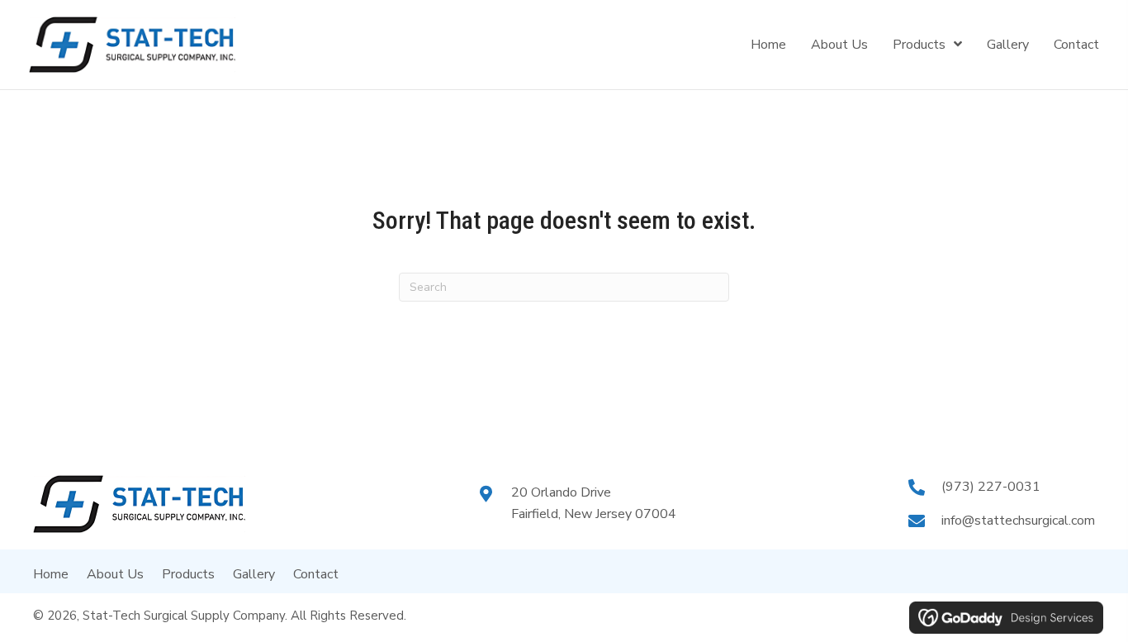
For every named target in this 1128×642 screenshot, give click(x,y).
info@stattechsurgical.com (1018, 520)
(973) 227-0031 (990, 487)
